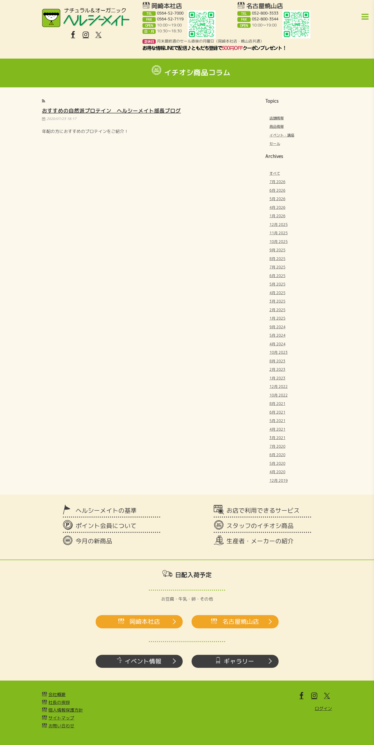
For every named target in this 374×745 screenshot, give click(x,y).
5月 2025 (277, 284)
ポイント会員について (106, 525)
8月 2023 (277, 361)
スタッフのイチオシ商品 (260, 525)
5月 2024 (277, 335)
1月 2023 (277, 378)
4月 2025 (277, 292)
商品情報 (276, 126)
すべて (274, 173)
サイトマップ (61, 718)
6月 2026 (277, 190)
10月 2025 (278, 241)
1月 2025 (277, 318)
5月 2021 (277, 420)
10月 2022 (278, 395)
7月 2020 (277, 446)
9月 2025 (277, 250)
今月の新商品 (94, 541)
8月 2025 (277, 258)
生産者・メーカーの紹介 (260, 541)
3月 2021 (277, 437)
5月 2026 (277, 198)
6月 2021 (277, 412)
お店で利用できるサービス (263, 510)
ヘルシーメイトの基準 (106, 510)
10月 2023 (278, 352)
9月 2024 (277, 326)
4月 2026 (277, 207)
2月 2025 (277, 309)
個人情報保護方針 (65, 710)
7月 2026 (277, 181)
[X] (98, 35)
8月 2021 (277, 403)
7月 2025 (277, 267)
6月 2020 (277, 454)
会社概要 (57, 694)
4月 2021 (277, 429)
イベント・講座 (281, 135)
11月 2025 (278, 233)
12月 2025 (278, 224)
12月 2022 (278, 386)
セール (274, 143)
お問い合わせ (61, 726)
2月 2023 (277, 369)
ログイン (323, 708)
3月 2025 (277, 301)
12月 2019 (278, 480)
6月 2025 (277, 275)
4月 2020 (277, 471)
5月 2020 (277, 463)
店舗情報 (276, 118)
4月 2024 (277, 344)
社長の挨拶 (59, 702)
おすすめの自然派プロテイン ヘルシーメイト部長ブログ (111, 110)
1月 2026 (277, 215)
